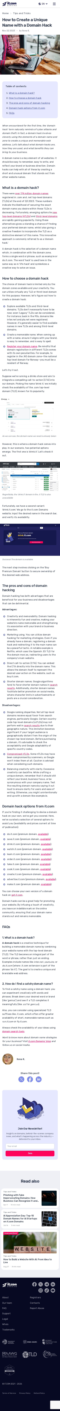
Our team (7, 1303)
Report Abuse (37, 1308)
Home (5, 13)
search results (32, 725)
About (5, 1297)
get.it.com (17, 895)
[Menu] (54, 4)
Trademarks (8, 1329)
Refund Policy (39, 1393)
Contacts (35, 1303)
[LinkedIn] (39, 1079)
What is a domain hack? (22, 93)
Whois (5, 1324)
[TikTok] (47, 1290)
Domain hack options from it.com (27, 108)
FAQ (4, 1308)
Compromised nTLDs (18, 754)
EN (43, 4)
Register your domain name (22, 346)
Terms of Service (9, 1393)
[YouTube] (53, 1290)
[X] (21, 1079)
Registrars (35, 1297)
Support (6, 1313)
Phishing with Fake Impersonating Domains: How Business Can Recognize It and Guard (20, 1199)
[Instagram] (40, 1290)
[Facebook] (30, 1079)
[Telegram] (47, 1284)
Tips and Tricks (22, 13)
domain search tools (13, 1031)
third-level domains (46, 216)
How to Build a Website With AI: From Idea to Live (27, 1261)
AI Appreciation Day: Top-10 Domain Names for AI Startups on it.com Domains (20, 1218)
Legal (5, 1319)
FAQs (11, 113)
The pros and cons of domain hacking (29, 103)
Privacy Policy (24, 1393)
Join (30, 1153)
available (43, 834)
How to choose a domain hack (25, 98)
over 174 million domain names (31, 193)
